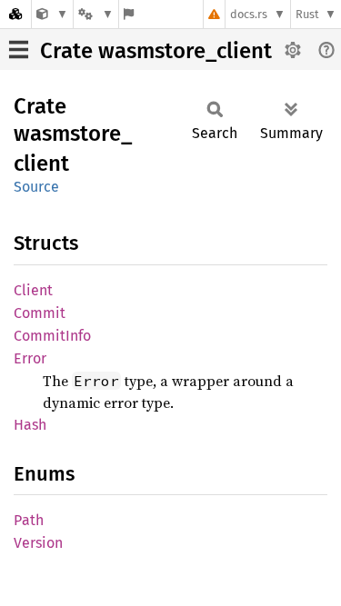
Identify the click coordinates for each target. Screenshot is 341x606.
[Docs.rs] (15, 14)
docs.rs (248, 14)
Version (38, 542)
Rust (307, 14)
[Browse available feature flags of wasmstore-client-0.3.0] (128, 14)
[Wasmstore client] (52, 14)
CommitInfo (52, 335)
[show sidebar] (18, 49)
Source (36, 186)
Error (30, 358)
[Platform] (95, 14)
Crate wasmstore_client (156, 51)
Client (33, 290)
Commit (39, 313)
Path (29, 520)
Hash (30, 424)
